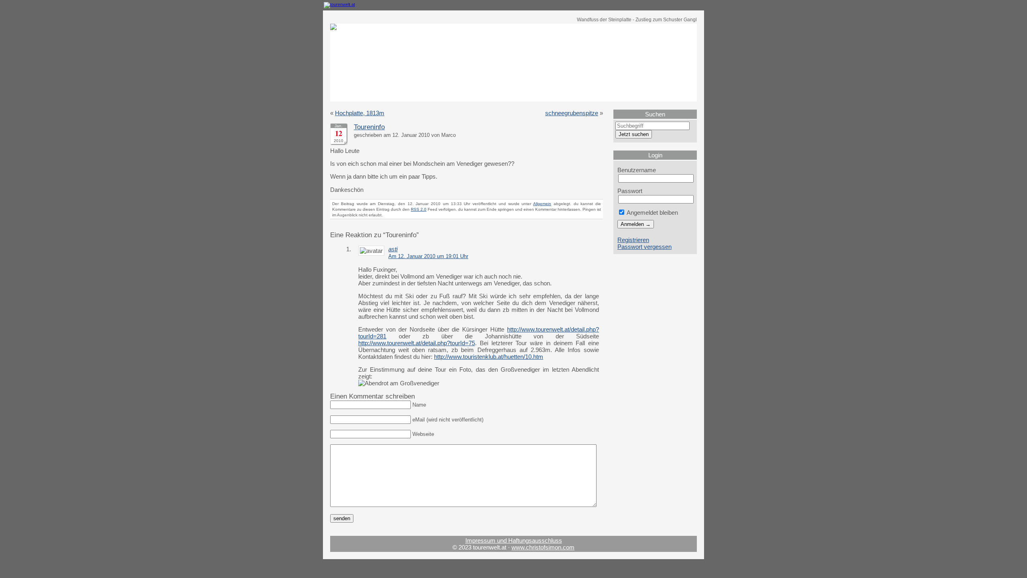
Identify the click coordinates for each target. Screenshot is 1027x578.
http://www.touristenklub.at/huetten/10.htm (488, 356)
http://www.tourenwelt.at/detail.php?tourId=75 (416, 343)
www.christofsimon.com (542, 547)
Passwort (629, 190)
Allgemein (542, 203)
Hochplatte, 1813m (359, 113)
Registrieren (633, 239)
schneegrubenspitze (571, 113)
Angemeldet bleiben (651, 212)
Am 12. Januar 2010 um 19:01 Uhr (428, 256)
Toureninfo (369, 127)
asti (393, 249)
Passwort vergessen (644, 246)
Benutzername (636, 170)
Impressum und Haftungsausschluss (513, 540)
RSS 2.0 (418, 209)
